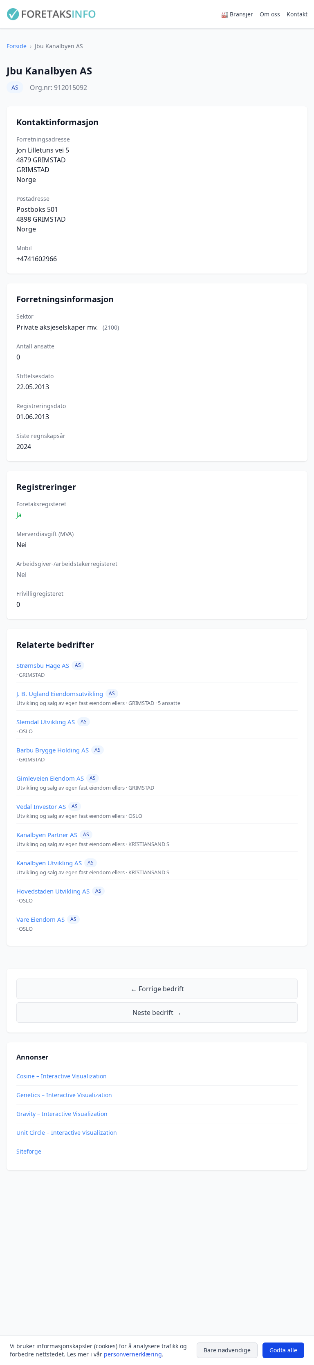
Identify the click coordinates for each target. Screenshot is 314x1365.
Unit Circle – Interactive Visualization (66, 1132)
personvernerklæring (133, 1354)
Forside (17, 46)
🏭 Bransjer (237, 14)
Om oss (270, 14)
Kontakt (297, 14)
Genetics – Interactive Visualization (64, 1095)
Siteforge (28, 1151)
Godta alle (283, 1350)
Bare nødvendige (227, 1350)
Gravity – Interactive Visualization (62, 1114)
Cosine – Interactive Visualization (61, 1076)
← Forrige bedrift (157, 988)
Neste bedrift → (157, 1012)
